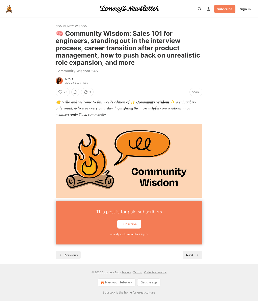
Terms (137, 272)
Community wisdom (71, 26)
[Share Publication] (208, 9)
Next (190, 255)
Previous (71, 255)
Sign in (245, 9)
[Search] (200, 9)
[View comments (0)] (75, 92)
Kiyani (69, 78)
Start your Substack (118, 282)
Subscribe (224, 9)
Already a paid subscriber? (129, 234)
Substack (109, 292)
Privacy (126, 272)
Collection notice (155, 272)
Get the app (149, 282)
